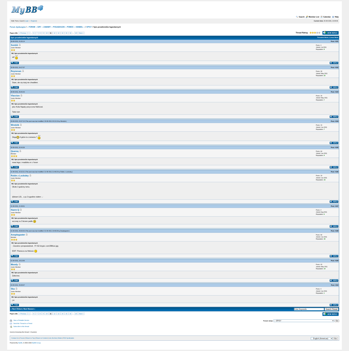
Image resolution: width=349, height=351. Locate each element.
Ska (13, 289)
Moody (14, 264)
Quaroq (15, 151)
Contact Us (15, 338)
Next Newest (28, 309)
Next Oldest (17, 309)
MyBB (20, 343)
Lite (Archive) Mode (55, 338)
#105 (336, 147)
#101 (336, 41)
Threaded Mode (322, 37)
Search (302, 17)
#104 (336, 121)
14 (62, 33)
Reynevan (16, 71)
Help (337, 17)
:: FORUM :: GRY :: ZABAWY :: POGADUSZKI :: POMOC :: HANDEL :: (56, 27)
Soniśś (14, 45)
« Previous (22, 33)
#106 (336, 172)
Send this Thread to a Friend (22, 323)
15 (66, 33)
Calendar (327, 17)
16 (70, 33)
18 (76, 33)
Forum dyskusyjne (17, 27)
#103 (336, 92)
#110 (336, 285)
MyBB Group (36, 343)
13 (58, 33)
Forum (22, 338)
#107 (336, 206)
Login (26, 21)
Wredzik (63, 121)
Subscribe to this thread (21, 326)
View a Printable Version (21, 320)
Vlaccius (15, 95)
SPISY (89, 27)
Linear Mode (334, 37)
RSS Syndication (68, 338)
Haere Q (15, 210)
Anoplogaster (64, 231)
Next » (81, 33)
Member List (314, 17)
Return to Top (30, 338)
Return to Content (42, 338)
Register (33, 21)
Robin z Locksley (66, 172)
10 (47, 33)
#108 (336, 231)
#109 (336, 260)
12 (54, 33)
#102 (336, 67)
